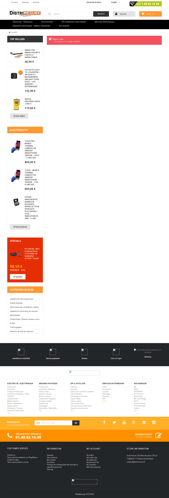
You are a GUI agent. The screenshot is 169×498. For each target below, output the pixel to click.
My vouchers (91, 464)
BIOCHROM (138, 391)
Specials (15, 240)
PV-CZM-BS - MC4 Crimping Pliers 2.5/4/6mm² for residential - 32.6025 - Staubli (32, 254)
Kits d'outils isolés (77, 403)
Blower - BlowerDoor (14, 403)
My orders (90, 455)
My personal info (92, 462)
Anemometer (44, 391)
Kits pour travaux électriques (81, 406)
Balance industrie (45, 394)
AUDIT (104, 387)
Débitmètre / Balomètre (48, 408)
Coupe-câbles (76, 398)
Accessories (43, 387)
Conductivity (43, 403)
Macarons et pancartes (79, 408)
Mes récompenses (93, 467)
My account (93, 448)
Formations (106, 389)
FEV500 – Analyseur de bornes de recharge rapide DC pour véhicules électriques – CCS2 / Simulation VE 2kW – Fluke (32, 208)
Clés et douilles (76, 394)
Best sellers (51, 460)
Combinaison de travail (79, 396)
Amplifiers (11, 389)
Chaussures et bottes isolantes (82, 391)
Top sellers (17, 39)
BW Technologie (140, 398)
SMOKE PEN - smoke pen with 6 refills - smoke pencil (32, 53)
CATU (136, 401)
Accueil (14, 32)
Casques (74, 389)
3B (135, 387)
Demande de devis (93, 2)
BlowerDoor (138, 396)
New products (19, 130)
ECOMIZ (90, 494)
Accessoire (11, 387)
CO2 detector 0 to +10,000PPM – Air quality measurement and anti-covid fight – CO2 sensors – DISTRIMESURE (32, 78)
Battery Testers (13, 401)
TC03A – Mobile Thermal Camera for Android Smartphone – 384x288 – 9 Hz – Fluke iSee (32, 177)
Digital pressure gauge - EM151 (32, 101)
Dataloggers (43, 406)
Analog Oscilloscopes (15, 391)
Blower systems (45, 396)
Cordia (136, 408)
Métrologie (106, 394)
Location (105, 391)
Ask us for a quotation (144, 437)
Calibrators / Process (15, 408)
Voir (9, 413)
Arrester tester (12, 398)
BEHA (136, 389)
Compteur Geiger (45, 401)
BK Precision (139, 394)
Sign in (122, 14)
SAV (103, 398)
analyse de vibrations (47, 389)
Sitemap (50, 469)
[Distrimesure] (25, 13)
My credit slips (91, 457)
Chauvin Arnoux (139, 403)
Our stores (51, 462)
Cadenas (74, 387)
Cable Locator (12, 406)
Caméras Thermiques (15, 410)
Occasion (105, 396)
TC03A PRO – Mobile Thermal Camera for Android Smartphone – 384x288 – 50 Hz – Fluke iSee (32, 149)
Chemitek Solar (139, 406)
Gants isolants (76, 401)
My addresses (91, 460)
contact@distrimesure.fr (136, 462)
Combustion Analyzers (47, 398)
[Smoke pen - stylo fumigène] (16, 55)
